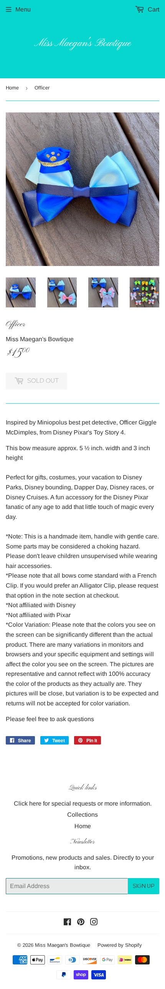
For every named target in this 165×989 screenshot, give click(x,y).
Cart (152, 9)
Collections (82, 814)
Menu (23, 9)
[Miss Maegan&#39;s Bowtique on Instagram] (94, 923)
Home (12, 88)
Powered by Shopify (119, 945)
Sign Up (143, 886)
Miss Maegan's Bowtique (82, 43)
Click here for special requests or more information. (83, 803)
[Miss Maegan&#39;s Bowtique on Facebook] (67, 923)
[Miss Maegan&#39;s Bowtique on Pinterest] (81, 923)
